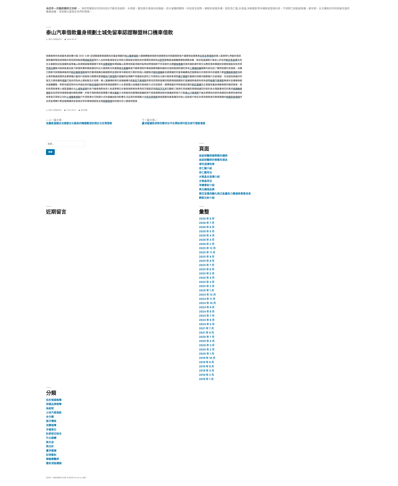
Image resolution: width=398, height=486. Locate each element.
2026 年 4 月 (207, 235)
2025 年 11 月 (207, 252)
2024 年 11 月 (207, 298)
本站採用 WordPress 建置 (76, 478)
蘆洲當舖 (51, 450)
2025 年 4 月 (207, 277)
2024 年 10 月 (207, 303)
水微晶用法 (205, 180)
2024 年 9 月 (207, 307)
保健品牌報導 (54, 404)
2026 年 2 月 (206, 244)
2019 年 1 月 (206, 379)
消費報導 (51, 425)
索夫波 (50, 442)
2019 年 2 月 (206, 374)
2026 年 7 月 (206, 222)
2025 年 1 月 (206, 290)
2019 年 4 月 (206, 370)
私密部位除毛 (54, 433)
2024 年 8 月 (207, 311)
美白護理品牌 (207, 189)
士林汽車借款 (54, 412)
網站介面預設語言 (55, 39)
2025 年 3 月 (206, 282)
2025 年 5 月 (206, 273)
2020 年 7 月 (206, 336)
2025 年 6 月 (206, 269)
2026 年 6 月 (206, 227)
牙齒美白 (51, 429)
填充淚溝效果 (207, 164)
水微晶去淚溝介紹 (209, 176)
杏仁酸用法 (205, 172)
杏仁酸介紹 (205, 168)
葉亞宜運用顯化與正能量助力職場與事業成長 (225, 193)
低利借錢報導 (54, 399)
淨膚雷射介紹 (207, 185)
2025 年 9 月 (206, 256)
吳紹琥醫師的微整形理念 (213, 159)
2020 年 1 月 (206, 353)
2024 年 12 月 (207, 294)
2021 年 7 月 (206, 328)
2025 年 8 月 (206, 260)
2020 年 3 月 (207, 345)
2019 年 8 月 (206, 366)
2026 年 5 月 (206, 231)
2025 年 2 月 (206, 286)
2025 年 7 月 (206, 265)
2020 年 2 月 (207, 349)
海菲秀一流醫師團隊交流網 (61, 8)
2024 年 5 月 (207, 324)
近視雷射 (51, 454)
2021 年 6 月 (206, 332)
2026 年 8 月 (206, 218)
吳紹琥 (50, 408)
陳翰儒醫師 (52, 458)
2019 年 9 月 (206, 362)
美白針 (50, 446)
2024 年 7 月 (206, 315)
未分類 (50, 416)
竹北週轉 (51, 437)
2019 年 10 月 (207, 357)
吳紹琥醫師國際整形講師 (213, 155)
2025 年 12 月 (207, 248)
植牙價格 (84, 110)
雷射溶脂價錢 (54, 463)
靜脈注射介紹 (207, 197)
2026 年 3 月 (206, 239)
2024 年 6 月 (207, 319)
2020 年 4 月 (207, 341)
